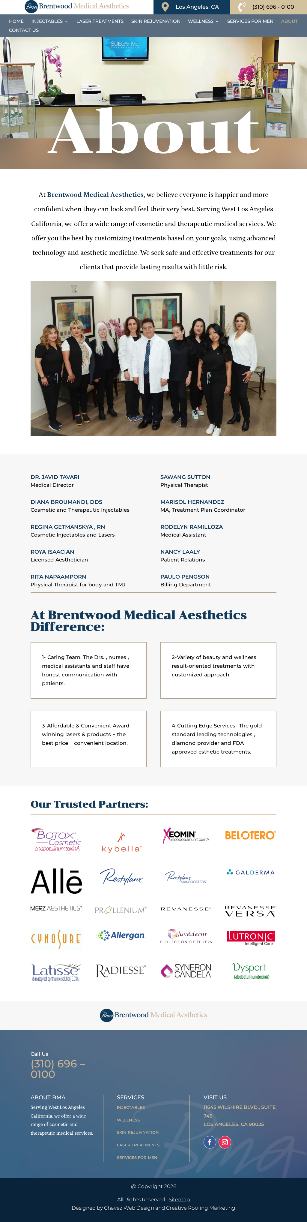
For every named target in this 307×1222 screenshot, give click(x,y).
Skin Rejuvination (138, 1132)
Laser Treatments (100, 21)
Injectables (47, 21)
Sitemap (179, 1199)
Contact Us (24, 30)
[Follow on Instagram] (225, 1142)
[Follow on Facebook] (210, 1142)
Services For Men (250, 21)
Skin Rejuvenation (155, 21)
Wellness (200, 21)
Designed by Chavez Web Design (113, 1208)
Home (16, 21)
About (289, 21)
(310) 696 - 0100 (273, 7)
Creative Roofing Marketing (200, 1208)
